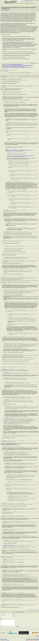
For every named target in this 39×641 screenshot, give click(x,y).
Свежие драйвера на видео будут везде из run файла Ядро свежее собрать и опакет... (23, 207)
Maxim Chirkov (36, 639)
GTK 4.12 (13, 47)
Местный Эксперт (10, 130)
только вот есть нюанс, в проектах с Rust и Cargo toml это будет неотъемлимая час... (24, 179)
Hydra (15, 28)
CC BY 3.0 (6, 69)
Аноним (4, 78)
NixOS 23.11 (17, 12)
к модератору (20, 78)
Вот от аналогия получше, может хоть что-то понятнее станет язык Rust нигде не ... (23, 175)
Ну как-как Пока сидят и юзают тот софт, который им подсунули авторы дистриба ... (20, 364)
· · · (16, 78)
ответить (12, 78)
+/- (30, 76)
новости (22, 1)
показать (7, 132)
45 (26, 42)
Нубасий (5, 573)
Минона (10, 134)
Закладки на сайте (3, 639)
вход (29, 0)
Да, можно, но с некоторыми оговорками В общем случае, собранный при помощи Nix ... (20, 485)
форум (27, 1)
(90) (6, 76)
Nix (34, 12)
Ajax (21, 76)
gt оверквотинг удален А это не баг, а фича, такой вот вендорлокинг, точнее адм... (22, 315)
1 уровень (24, 76)
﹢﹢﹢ (14, 78)
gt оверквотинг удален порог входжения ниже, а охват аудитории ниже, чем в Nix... (22, 200)
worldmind (4, 369)
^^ (16, 122)
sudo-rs (12, 58)
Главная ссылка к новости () (12, 64)
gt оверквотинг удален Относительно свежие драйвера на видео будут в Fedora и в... (22, 196)
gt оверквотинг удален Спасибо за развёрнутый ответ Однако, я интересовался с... (21, 489)
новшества (7, 34)
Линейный (28, 76)
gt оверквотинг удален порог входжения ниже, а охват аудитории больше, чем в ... (23, 204)
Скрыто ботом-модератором (20, 481)
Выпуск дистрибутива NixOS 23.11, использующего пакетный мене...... (22, 167)
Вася (13, 177)
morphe (9, 122)
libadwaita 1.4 (18, 47)
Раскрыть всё (34, 76)
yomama (5, 559)
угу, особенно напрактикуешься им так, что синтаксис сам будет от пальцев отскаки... (22, 192)
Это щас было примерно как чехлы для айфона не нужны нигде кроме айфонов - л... (23, 171)
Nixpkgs (18, 32)
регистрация (32, 0)
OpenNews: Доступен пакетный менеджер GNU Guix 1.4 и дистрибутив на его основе (17, 67)
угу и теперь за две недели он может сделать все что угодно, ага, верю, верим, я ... (23, 334)
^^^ (17, 118)
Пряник (6, 540)
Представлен (3, 12)
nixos (8, 71)
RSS (37, 76)
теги (29, 1)
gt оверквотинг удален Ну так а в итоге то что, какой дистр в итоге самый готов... (22, 132)
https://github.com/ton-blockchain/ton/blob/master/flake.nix (21, 150)
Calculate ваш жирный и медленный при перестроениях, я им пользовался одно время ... (19, 600)
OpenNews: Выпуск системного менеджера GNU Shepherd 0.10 (13, 66)
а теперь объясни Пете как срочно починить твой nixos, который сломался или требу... (21, 311)
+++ (24, 1)
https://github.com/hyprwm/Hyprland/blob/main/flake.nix (16, 156)
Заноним (11, 138)
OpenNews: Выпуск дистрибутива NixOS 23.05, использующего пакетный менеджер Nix (17, 65)
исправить (33, 63)
